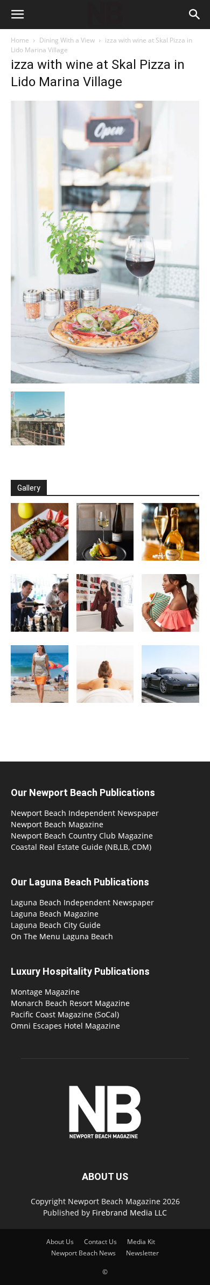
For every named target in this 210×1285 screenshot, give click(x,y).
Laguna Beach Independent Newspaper (82, 902)
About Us (60, 1241)
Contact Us (100, 1241)
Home (20, 40)
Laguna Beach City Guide (56, 925)
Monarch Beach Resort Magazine (70, 1003)
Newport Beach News (83, 1253)
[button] (17, 14)
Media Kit (141, 1241)
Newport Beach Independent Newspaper (85, 813)
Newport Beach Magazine (57, 824)
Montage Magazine (45, 992)
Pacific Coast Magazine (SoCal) (65, 1014)
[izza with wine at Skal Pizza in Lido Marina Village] (105, 380)
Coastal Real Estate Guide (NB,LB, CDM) (81, 847)
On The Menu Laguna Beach (62, 936)
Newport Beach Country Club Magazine (82, 835)
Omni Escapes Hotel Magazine (65, 1026)
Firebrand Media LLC (129, 1212)
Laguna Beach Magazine (55, 914)
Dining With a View (67, 40)
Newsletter (142, 1253)
